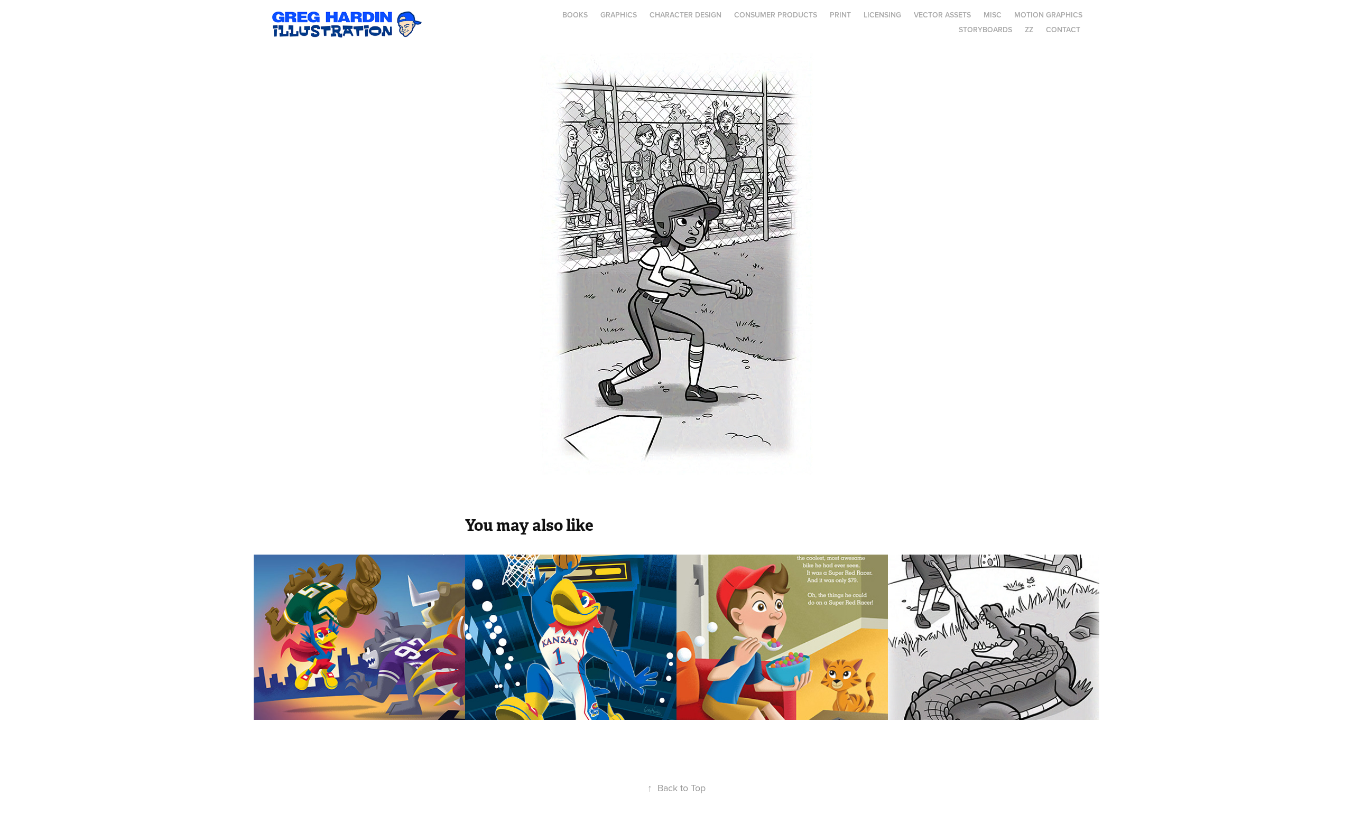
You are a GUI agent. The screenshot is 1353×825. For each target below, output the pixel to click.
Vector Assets (942, 15)
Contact (1063, 29)
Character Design (685, 15)
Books (575, 15)
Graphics (618, 15)
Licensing (882, 15)
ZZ (1029, 29)
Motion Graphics (1048, 15)
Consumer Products (775, 15)
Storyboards (985, 29)
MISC (993, 15)
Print (840, 15)
